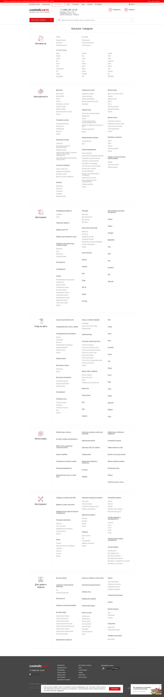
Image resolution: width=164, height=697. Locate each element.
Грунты (58, 371)
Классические (86, 535)
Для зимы (85, 222)
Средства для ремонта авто (65, 319)
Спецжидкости (60, 269)
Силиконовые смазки (62, 287)
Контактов (85, 234)
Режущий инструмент (114, 497)
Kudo (109, 416)
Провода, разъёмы (87, 184)
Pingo (84, 280)
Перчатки (59, 523)
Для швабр (111, 639)
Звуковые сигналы (113, 106)
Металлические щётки (114, 511)
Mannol (84, 63)
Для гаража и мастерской (115, 558)
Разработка (124, 688)
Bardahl (58, 55)
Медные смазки (60, 284)
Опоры (84, 118)
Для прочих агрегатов (114, 555)
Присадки (85, 210)
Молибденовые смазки (63, 297)
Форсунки (59, 131)
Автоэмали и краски (62, 381)
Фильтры (59, 182)
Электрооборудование (89, 149)
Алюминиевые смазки (62, 292)
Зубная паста (86, 616)
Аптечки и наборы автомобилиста (67, 439)
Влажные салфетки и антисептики (93, 578)
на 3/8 (109, 532)
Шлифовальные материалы (64, 528)
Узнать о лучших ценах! (139, 691)
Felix (109, 247)
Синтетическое (86, 45)
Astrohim (84, 266)
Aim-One (84, 301)
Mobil (83, 66)
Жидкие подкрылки (61, 347)
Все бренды (98, 4)
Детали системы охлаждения (64, 176)
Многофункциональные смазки (65, 279)
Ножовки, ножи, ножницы (115, 509)
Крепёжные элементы (115, 137)
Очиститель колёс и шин (89, 352)
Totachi (110, 66)
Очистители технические (89, 228)
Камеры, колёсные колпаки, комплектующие (116, 157)
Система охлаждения (63, 165)
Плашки (110, 506)
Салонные (59, 193)
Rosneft (110, 53)
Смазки (58, 276)
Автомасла (61, 665)
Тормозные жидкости (63, 222)
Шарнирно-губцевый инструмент (92, 497)
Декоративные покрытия (64, 639)
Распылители (86, 395)
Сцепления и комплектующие (90, 113)
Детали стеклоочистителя (115, 93)
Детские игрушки (113, 609)
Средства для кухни (62, 618)
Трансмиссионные (61, 45)
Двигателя (85, 231)
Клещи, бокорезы (87, 503)
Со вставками (86, 540)
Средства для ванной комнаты (65, 626)
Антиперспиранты (87, 631)
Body (109, 382)
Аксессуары (61, 675)
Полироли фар (86, 328)
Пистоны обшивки (113, 148)
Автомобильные (86, 141)
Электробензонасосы (62, 123)
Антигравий (59, 339)
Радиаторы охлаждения (63, 171)
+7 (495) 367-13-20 (68, 10)
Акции (83, 4)
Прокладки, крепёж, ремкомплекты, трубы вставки (66, 158)
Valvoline (110, 71)
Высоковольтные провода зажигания (93, 155)
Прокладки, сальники (62, 103)
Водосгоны (85, 388)
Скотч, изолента (61, 526)
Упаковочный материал (115, 595)
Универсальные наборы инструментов (115, 539)
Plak (109, 319)
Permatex (111, 267)
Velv (109, 361)
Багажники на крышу (114, 440)
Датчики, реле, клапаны (89, 168)
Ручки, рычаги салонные (115, 126)
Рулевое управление (88, 129)
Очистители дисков (87, 344)
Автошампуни (60, 392)
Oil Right (84, 73)
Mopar (84, 68)
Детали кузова (112, 90)
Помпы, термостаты (62, 168)
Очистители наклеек (88, 362)
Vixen (109, 389)
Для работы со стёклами (115, 563)
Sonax (110, 354)
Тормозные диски (87, 96)
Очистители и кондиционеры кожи (92, 360)
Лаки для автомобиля (62, 383)
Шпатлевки (59, 369)
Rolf (83, 76)
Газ (57, 590)
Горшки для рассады (62, 592)
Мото (83, 143)
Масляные (59, 188)
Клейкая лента (86, 592)
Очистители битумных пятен (90, 347)
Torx (83, 538)
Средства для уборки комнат (64, 631)
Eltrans (84, 294)
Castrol (58, 58)
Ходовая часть (86, 109)
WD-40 (84, 287)
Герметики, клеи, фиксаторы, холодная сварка (65, 244)
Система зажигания (87, 171)
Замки (109, 101)
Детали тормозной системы (90, 101)
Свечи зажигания (87, 153)
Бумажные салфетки (114, 589)
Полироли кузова (61, 402)
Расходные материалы (63, 520)
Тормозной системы (88, 236)
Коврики (84, 476)
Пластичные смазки (62, 302)
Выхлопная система (62, 139)
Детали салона (112, 117)
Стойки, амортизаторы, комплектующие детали (89, 121)
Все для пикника (61, 578)
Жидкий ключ (60, 282)
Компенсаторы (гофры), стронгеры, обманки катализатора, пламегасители (66, 154)
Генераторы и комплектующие (91, 158)
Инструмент (61, 677)
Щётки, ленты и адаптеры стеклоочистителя (64, 446)
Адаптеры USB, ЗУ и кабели (91, 447)
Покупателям (46, 4)
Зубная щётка (86, 618)
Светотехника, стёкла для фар (91, 166)
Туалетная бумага (113, 581)
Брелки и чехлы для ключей (116, 454)
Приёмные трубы (61, 149)
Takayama (111, 61)
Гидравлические (61, 40)
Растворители (60, 262)
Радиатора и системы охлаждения (92, 241)
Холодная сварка (61, 256)
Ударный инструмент (88, 514)
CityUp (110, 326)
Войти (133, 4)
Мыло (83, 634)
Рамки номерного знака (115, 447)
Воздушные (59, 186)
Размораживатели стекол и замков (67, 326)
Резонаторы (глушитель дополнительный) (63, 146)
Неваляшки (111, 615)
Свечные (58, 550)
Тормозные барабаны (88, 98)
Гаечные (58, 543)
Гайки (109, 143)
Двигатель (59, 90)
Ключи (58, 539)
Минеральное (86, 40)
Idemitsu (84, 53)
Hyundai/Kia (59, 76)
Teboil (109, 63)
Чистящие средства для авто (91, 341)
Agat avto (111, 281)
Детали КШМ (60, 96)
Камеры (110, 162)
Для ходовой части (113, 553)
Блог (68, 4)
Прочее (58, 114)
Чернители (59, 405)
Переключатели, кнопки (89, 177)
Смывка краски (60, 386)
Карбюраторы (60, 128)
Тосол (58, 217)
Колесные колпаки (113, 164)
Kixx (83, 55)
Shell (109, 55)
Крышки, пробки (61, 109)
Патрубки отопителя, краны (116, 123)
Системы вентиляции (88, 244)
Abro (83, 273)
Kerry (109, 340)
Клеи (57, 251)
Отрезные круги (60, 531)
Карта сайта (83, 677)
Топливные (59, 191)
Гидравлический (61, 196)
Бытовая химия (61, 612)
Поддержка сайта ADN (126, 690)
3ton (109, 260)
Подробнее (60, 690)
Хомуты (110, 145)
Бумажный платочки (114, 586)
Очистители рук (87, 252)
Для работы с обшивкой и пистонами (119, 560)
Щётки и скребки (87, 374)
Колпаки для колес (114, 468)
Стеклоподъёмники (113, 128)
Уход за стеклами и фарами (90, 319)
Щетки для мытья (87, 377)
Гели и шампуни (86, 623)
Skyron (110, 395)
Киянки (84, 523)
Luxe (83, 61)
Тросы (109, 103)
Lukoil (83, 58)
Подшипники (85, 116)
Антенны (85, 469)
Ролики (58, 101)
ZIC (109, 73)
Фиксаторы (59, 253)
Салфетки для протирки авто (90, 382)
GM (57, 71)
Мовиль (58, 337)
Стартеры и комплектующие (90, 160)
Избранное (117, 9)
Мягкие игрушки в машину (116, 461)
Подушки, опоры (61, 106)
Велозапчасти (60, 598)
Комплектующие (112, 167)
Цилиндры (85, 103)
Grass (109, 333)
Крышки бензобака (113, 109)
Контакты (90, 4)
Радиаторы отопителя (114, 121)
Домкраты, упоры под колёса (65, 504)
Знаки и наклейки (61, 454)
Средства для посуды (62, 615)
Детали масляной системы (64, 111)
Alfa (109, 274)
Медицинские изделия (89, 598)
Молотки (84, 518)
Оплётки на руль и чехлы (116, 482)
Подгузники (111, 623)
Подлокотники (86, 454)
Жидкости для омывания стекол (66, 236)
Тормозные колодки (88, 93)
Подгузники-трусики (114, 629)
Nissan (84, 71)
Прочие (58, 556)
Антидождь (85, 323)
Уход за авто (61, 672)
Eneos (58, 63)
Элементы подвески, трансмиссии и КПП (92, 125)
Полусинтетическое (88, 42)
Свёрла (110, 501)
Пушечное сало (60, 350)
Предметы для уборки (115, 635)
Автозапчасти (62, 667)
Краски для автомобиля (63, 377)
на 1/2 (109, 525)
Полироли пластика (62, 407)
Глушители (59, 143)
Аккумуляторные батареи (90, 137)
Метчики (110, 503)
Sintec (109, 58)
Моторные (59, 42)
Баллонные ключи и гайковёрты (65, 545)
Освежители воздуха (88, 605)
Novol (109, 375)
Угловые (58, 553)
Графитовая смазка (62, 300)
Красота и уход (86, 612)
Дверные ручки (112, 98)
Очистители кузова (87, 357)
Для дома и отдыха (63, 679)
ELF (57, 61)
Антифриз (59, 214)
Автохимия (61, 670)
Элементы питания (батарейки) (66, 605)
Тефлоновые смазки (62, 295)
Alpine (58, 53)
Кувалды (84, 521)
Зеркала (110, 96)
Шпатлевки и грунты (62, 365)
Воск (57, 410)
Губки (83, 380)
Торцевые (59, 548)
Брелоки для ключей (88, 440)
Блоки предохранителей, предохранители (89, 180)
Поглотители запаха (62, 633)
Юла (109, 612)
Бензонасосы (60, 126)
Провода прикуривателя (64, 468)
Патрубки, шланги (61, 174)
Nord (109, 253)
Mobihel (110, 409)
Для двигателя (112, 550)
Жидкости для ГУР (62, 229)
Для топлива (85, 219)
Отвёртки (85, 532)
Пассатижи (85, 501)
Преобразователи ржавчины (64, 344)
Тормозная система (88, 90)
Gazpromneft (59, 68)
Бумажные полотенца (114, 584)
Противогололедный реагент (91, 585)
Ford (57, 66)
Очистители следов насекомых (91, 350)
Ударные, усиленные (88, 543)
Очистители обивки (87, 355)
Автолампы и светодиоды (89, 163)
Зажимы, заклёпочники (88, 509)
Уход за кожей (86, 621)
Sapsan (110, 219)
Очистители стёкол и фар (89, 326)
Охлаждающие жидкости (64, 210)
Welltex (110, 226)
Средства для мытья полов (64, 623)
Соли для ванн (86, 626)
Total (109, 68)
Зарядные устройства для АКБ (66, 497)
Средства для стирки (62, 621)
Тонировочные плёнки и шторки (66, 461)
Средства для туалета (62, 628)
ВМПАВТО (111, 76)
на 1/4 (109, 527)
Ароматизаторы (87, 334)
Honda (58, 73)
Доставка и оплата (34, 4)
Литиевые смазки (61, 289)
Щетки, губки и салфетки (89, 371)
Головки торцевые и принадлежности (114, 518)
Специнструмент (113, 547)
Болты (110, 140)
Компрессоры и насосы (63, 432)
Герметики (59, 248)
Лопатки (110, 617)
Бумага (110, 578)
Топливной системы (88, 239)
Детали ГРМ (59, 93)
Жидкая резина (61, 358)
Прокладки (85, 629)
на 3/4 (109, 530)
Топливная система (62, 120)
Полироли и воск (61, 399)
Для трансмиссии (87, 217)
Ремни (58, 98)
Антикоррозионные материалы (66, 333)
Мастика (58, 342)
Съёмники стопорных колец (90, 506)
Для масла (85, 214)
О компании (75, 4)
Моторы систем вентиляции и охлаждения (90, 174)
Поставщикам (58, 4)
